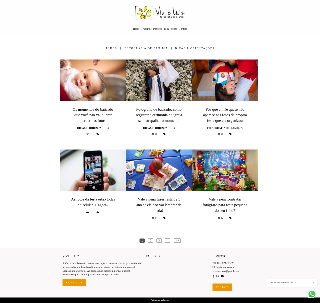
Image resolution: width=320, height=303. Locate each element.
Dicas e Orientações (194, 48)
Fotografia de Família (146, 48)
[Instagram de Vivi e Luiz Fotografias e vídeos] (217, 276)
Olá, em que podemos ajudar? (283, 282)
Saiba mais (74, 283)
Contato (183, 28)
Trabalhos (146, 28)
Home (136, 28)
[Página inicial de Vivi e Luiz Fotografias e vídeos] (160, 12)
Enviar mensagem (225, 267)
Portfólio (157, 28)
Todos (111, 48)
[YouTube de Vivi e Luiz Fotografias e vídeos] (222, 276)
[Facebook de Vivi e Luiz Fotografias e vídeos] (213, 276)
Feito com (160, 300)
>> (177, 240)
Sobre (174, 28)
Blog (166, 28)
